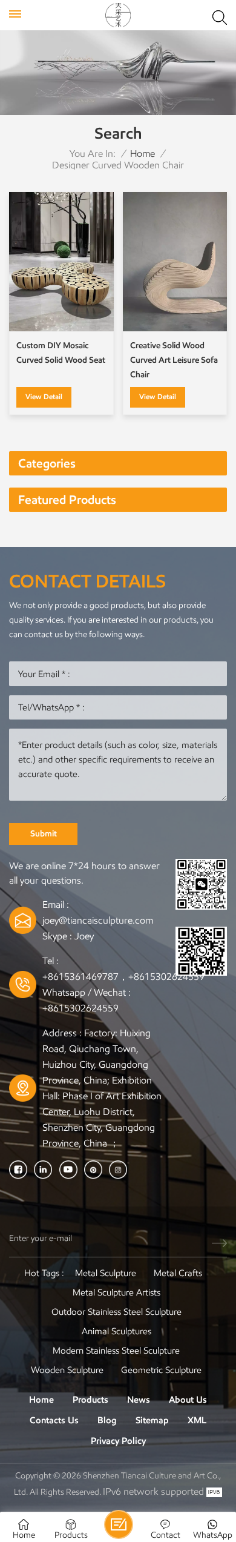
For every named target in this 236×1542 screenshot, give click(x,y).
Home (142, 153)
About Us (188, 1399)
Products (90, 1399)
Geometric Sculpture (161, 1370)
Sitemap (152, 1420)
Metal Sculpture (105, 1273)
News (138, 1399)
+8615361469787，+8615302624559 (123, 976)
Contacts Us (54, 1420)
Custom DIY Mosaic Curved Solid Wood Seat (60, 352)
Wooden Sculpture (67, 1370)
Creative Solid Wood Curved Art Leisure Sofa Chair (174, 360)
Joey (84, 936)
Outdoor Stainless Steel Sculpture (116, 1311)
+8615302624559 (80, 1008)
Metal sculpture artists (116, 1292)
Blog (107, 1420)
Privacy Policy (118, 1440)
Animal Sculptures (116, 1331)
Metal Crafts (178, 1273)
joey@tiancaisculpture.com (97, 920)
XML (197, 1420)
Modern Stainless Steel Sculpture (116, 1350)
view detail (43, 396)
